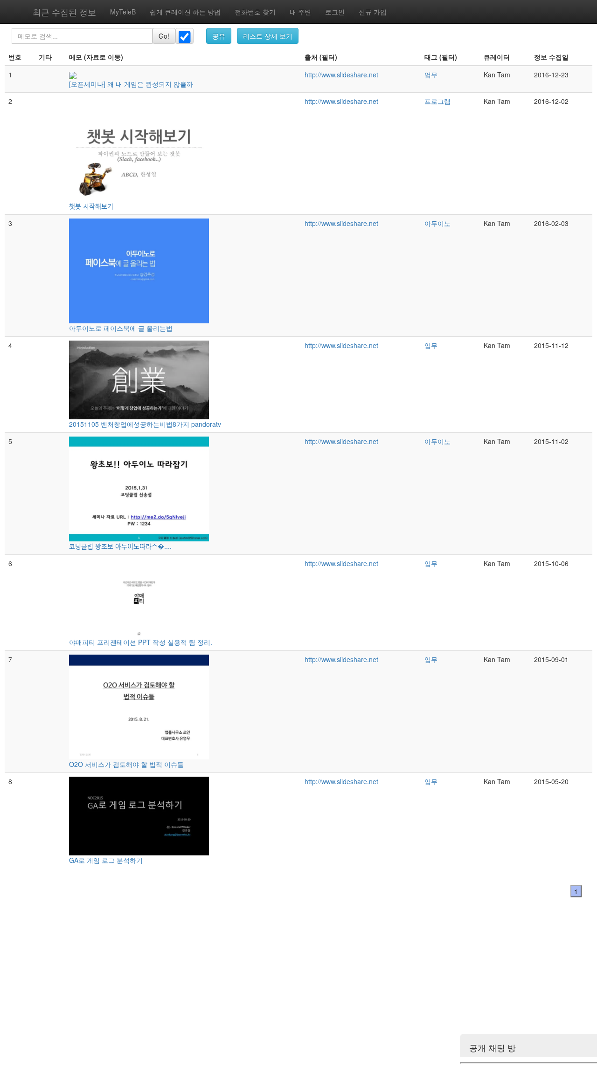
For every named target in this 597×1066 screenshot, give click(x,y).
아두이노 (437, 223)
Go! (164, 36)
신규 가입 (373, 11)
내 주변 (300, 11)
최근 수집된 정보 (64, 12)
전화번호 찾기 (255, 11)
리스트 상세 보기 (267, 36)
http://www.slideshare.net (341, 74)
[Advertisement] (280, 988)
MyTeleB (123, 11)
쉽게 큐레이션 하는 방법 (185, 11)
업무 (430, 74)
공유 (218, 36)
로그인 (335, 11)
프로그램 (437, 101)
